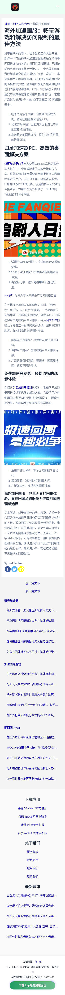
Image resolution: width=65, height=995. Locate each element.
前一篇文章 (32, 583)
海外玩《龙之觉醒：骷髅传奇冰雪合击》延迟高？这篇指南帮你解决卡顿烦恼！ (33, 684)
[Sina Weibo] (21, 569)
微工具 (37, 962)
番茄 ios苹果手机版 (32, 824)
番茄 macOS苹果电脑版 (32, 816)
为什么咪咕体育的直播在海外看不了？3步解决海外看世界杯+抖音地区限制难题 (33, 758)
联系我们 (32, 876)
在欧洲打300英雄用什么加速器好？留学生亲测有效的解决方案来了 (33, 704)
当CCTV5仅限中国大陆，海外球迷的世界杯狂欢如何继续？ (33, 747)
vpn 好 (8, 295)
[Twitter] (14, 569)
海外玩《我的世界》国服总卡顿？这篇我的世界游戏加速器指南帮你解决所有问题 (33, 694)
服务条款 (32, 851)
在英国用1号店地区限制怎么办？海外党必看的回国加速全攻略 (33, 631)
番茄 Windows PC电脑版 (32, 808)
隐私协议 (32, 860)
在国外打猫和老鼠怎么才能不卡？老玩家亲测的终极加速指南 (33, 715)
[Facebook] (8, 569)
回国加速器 (53, 320)
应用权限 (32, 868)
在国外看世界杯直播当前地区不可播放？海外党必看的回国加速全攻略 (33, 737)
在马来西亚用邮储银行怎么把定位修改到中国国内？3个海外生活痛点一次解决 (33, 641)
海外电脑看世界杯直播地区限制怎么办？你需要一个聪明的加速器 (33, 768)
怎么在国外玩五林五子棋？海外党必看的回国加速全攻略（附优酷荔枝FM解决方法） (33, 651)
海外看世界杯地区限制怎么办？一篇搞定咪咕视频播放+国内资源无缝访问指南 (33, 778)
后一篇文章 (32, 591)
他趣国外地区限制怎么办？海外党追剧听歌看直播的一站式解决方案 (33, 620)
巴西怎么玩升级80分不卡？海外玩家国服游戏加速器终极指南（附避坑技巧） (33, 673)
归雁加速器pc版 (14, 163)
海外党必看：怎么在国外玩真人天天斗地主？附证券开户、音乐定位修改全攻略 (33, 610)
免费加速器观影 (22, 387)
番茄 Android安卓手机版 (32, 833)
